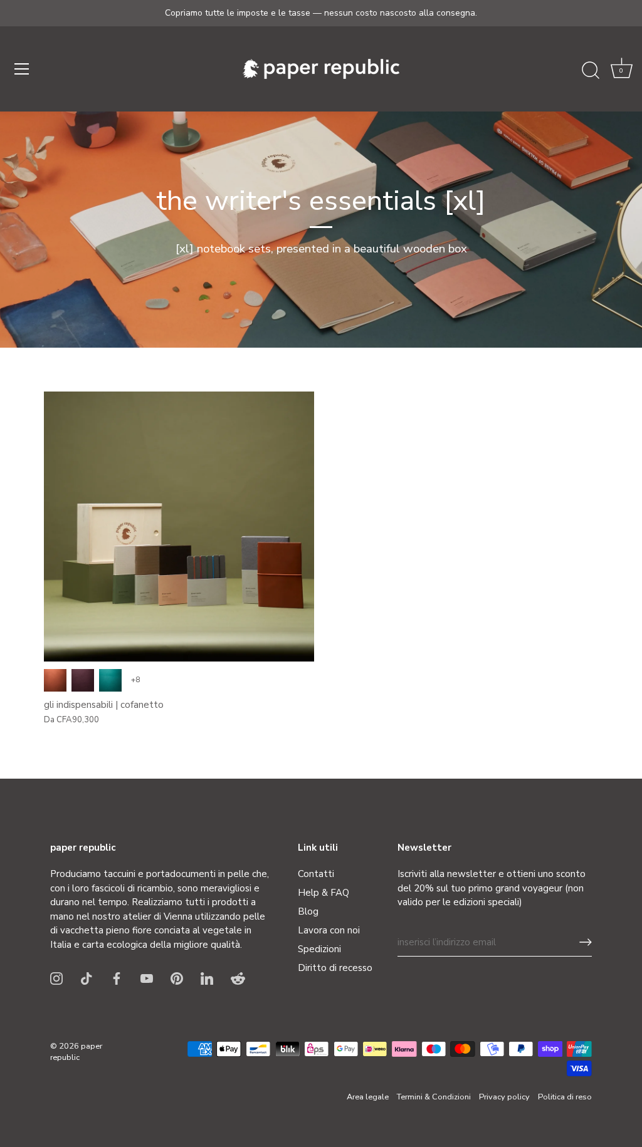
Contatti (316, 874)
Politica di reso (565, 1097)
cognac (55, 680)
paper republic (76, 1052)
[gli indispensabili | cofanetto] (179, 527)
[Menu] (22, 69)
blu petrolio (110, 680)
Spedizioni (319, 949)
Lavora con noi (329, 930)
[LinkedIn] (207, 977)
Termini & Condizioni (434, 1097)
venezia (82, 680)
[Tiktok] (86, 977)
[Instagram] (56, 977)
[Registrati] (585, 942)
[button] (621, 71)
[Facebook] (116, 977)
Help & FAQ (323, 892)
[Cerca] (590, 71)
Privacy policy (504, 1097)
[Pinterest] (177, 977)
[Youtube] (146, 977)
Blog (308, 911)
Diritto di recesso (335, 968)
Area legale (368, 1097)
